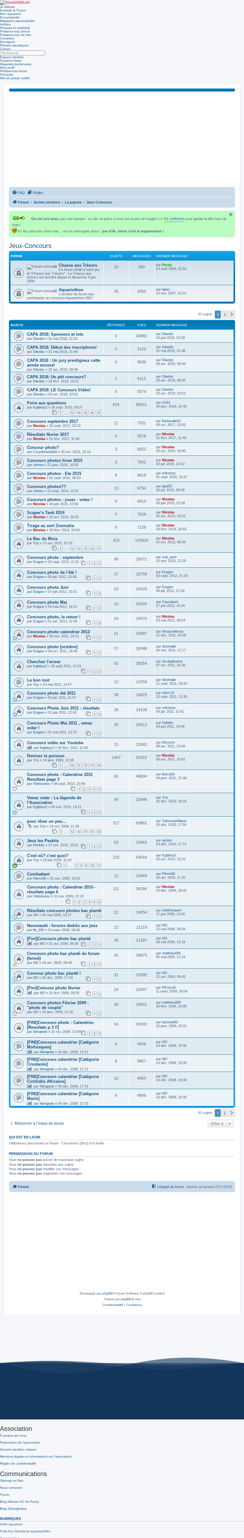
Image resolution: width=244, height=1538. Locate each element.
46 (92, 413)
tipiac (166, 289)
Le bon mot (38, 680)
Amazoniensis (173, 631)
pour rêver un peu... (46, 821)
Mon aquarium (10, 14)
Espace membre (12, 57)
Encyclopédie (10, 17)
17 (98, 549)
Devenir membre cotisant (18, 1449)
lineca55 (168, 774)
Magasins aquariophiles (17, 21)
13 (72, 549)
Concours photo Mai (47, 602)
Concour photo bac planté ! (54, 973)
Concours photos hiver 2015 (54, 460)
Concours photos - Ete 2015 (54, 473)
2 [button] (225, 314)
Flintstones (41, 784)
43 (72, 413)
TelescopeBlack (174, 821)
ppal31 (167, 486)
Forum (4, 1494)
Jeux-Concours (30, 245)
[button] (232, 314)
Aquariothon (71, 289)
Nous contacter (11, 1487)
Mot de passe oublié (15, 78)
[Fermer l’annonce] (231, 214)
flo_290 (38, 930)
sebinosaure (171, 910)
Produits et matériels (15, 28)
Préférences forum (13, 71)
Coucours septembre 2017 (52, 421)
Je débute (7, 7)
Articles (5, 24)
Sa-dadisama (172, 661)
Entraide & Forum (13, 10)
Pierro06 (39, 878)
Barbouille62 (171, 421)
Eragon (38, 562)
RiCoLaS (169, 987)
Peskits (38, 845)
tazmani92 (170, 1022)
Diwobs (38, 338)
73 (92, 766)
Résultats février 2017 (48, 434)
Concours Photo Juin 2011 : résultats (63, 708)
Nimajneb (40, 1031)
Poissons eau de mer (15, 35)
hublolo (167, 722)
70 (72, 766)
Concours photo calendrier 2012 (58, 631)
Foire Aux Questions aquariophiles (25, 1531)
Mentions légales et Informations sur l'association (36, 1456)
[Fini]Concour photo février (53, 987)
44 (78, 413)
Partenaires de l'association (20, 1442)
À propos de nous (13, 1435)
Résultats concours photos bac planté (64, 910)
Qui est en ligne (24, 1137)
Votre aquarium (11, 1524)
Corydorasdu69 (45, 452)
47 (98, 413)
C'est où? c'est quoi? (47, 855)
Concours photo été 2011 (51, 693)
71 (78, 766)
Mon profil (7, 67)
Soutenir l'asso (11, 60)
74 (98, 766)
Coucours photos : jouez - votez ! (59, 499)
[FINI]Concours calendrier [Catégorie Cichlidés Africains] (63, 1079)
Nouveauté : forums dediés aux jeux (62, 925)
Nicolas (39, 426)
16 (92, 549)
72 (85, 766)
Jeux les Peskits (43, 840)
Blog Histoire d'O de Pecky (19, 1501)
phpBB (107, 1293)
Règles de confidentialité (18, 1463)
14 (78, 549)
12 (72, 832)
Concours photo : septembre (55, 557)
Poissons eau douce (15, 31)
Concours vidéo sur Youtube (55, 742)
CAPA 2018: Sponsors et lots (55, 334)
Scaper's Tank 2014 (45, 512)
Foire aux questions (46, 403)
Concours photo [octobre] (52, 646)
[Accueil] (15, 2)
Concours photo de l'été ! (52, 572)
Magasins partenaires (15, 64)
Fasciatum (170, 602)
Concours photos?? (46, 486)
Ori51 (166, 402)
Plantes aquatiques (14, 45)
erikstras (169, 473)
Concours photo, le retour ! (53, 617)
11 (98, 865)
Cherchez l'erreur (44, 661)
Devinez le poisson (45, 755)
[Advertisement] (122, 139)
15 (85, 549)
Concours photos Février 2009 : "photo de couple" (58, 1005)
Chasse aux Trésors (78, 265)
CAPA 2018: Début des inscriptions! (62, 347)
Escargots (7, 42)
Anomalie (169, 646)
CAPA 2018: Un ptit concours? (56, 376)
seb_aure (169, 557)
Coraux (5, 49)
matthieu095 (171, 953)
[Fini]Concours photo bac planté (59, 938)
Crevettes (7, 38)
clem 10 (168, 693)
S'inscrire (6, 74)
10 (92, 865)
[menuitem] (18, 192)
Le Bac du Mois (42, 538)
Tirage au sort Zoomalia (50, 525)
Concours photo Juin (48, 587)
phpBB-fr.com (130, 1299)
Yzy (36, 543)
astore (167, 840)
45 (85, 413)
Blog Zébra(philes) (13, 1508)
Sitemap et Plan (12, 1480)
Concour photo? (43, 447)
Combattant (38, 874)
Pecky (167, 265)
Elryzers (168, 742)
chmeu (38, 465)
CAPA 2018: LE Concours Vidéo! (59, 390)
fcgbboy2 (40, 407)
